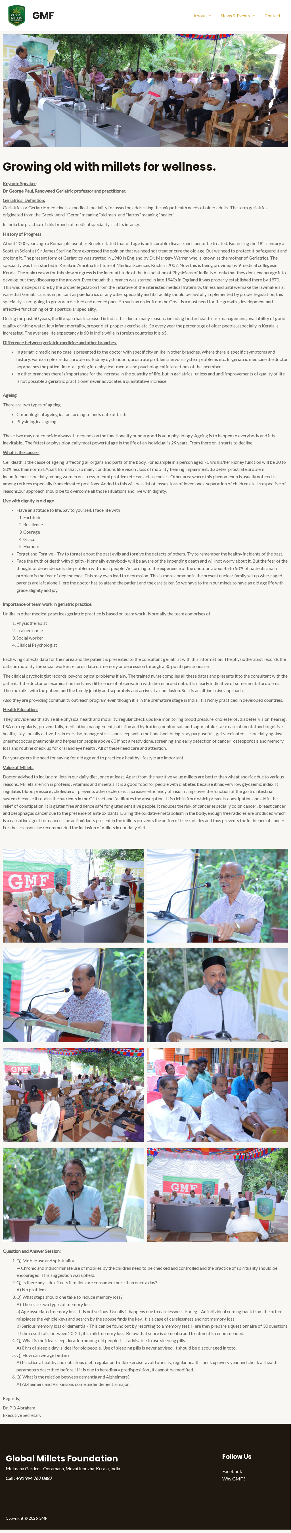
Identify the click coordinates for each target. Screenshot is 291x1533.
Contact (272, 15)
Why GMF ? (234, 1478)
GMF (43, 15)
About (199, 15)
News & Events (235, 15)
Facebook (232, 1471)
